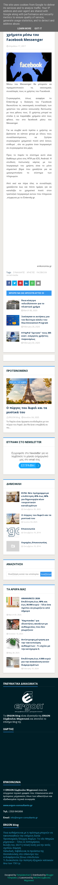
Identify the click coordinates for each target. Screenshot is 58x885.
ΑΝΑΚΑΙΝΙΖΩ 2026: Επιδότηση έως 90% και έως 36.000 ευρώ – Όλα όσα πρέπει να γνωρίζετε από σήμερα (36, 604)
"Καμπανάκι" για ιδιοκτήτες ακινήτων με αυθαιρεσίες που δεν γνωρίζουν (34, 625)
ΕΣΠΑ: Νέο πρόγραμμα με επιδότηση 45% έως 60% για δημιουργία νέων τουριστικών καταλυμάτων (35, 499)
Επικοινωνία (28, 528)
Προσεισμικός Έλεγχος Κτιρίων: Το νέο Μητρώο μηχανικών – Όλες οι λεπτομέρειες (28, 840)
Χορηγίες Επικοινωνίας (34, 542)
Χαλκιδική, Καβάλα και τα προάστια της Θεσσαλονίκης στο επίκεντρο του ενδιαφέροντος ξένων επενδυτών (23, 854)
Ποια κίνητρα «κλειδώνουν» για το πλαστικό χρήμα (32, 303)
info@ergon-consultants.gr (24, 817)
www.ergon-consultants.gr (17, 805)
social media (12, 275)
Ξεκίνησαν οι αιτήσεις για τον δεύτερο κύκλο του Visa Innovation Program (35, 319)
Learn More (24, 28)
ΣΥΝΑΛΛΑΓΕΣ (19, 272)
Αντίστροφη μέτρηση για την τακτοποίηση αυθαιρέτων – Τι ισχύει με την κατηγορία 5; (35, 644)
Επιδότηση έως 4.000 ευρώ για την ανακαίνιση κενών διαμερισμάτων (36, 661)
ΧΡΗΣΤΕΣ (31, 272)
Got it (38, 28)
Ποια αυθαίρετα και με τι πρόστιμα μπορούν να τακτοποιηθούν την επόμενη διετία (28, 834)
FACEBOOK (42, 272)
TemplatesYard (24, 875)
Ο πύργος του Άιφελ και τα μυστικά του (26, 410)
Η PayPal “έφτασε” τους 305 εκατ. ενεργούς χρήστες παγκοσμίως (36, 335)
